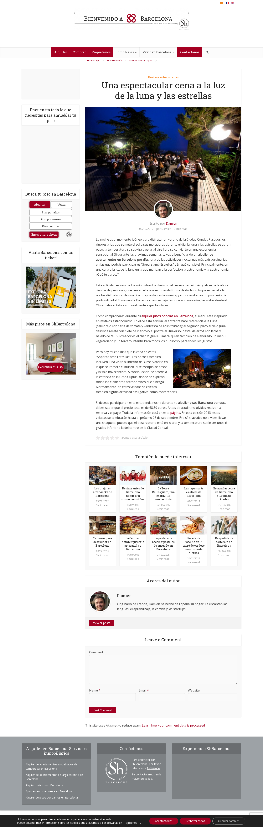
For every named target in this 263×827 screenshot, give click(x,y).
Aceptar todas (164, 821)
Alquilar (60, 52)
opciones (131, 822)
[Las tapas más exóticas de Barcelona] (193, 475)
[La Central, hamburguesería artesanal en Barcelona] (133, 525)
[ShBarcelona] (131, 19)
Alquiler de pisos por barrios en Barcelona (52, 797)
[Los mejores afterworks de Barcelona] (102, 475)
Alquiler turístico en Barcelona (44, 785)
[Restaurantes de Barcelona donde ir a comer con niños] (133, 475)
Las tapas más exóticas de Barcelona (193, 492)
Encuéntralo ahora (44, 234)
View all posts (101, 623)
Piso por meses (50, 219)
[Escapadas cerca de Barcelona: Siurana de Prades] (224, 475)
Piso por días (50, 226)
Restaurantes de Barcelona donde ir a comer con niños (132, 494)
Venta (61, 204)
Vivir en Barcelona (157, 52)
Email (144, 690)
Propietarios (101, 52)
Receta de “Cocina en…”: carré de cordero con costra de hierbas (194, 545)
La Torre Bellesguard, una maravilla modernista (163, 494)
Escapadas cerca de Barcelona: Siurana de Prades (224, 494)
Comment (96, 652)
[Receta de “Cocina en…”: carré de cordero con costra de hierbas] (193, 525)
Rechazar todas (195, 821)
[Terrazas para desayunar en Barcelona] (102, 525)
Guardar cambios (229, 821)
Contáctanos (189, 52)
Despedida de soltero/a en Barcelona (224, 541)
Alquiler (40, 204)
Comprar (79, 52)
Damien (171, 223)
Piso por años (51, 212)
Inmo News (125, 52)
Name (94, 690)
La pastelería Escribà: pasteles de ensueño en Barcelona (163, 543)
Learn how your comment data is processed (173, 725)
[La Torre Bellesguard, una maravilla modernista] (163, 475)
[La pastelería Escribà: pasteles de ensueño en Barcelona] (163, 525)
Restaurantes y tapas (163, 77)
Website (194, 690)
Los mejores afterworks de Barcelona (102, 492)
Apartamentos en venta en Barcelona (49, 791)
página (175, 413)
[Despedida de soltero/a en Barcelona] (224, 525)
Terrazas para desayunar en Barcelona (102, 541)
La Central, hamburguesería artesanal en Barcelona (133, 543)
